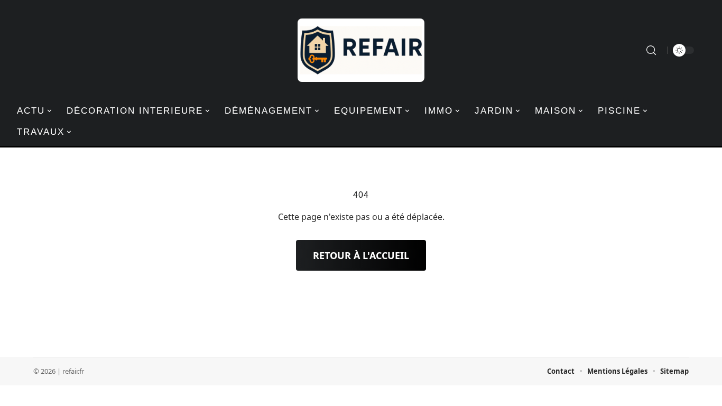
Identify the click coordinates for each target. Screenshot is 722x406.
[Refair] (361, 50)
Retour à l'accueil (361, 255)
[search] (651, 50)
